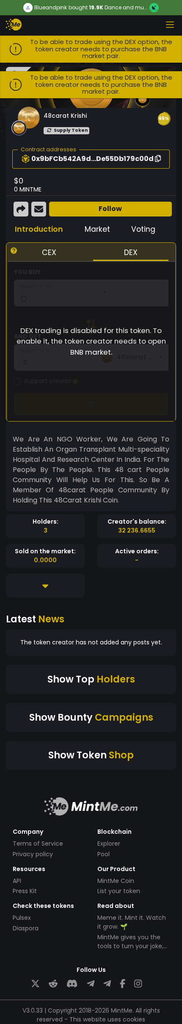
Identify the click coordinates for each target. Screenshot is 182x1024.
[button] (164, 119)
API (17, 881)
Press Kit (25, 891)
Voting (143, 229)
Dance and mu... (126, 7)
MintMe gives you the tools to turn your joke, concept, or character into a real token (130, 950)
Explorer (108, 843)
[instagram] (138, 984)
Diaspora (26, 928)
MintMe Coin (115, 881)
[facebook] (122, 984)
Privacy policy (33, 854)
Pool (103, 854)
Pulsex (22, 917)
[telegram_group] (90, 984)
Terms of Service (38, 843)
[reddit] (53, 984)
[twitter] (35, 984)
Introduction (39, 229)
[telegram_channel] (107, 984)
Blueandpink (50, 7)
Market (97, 229)
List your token (118, 891)
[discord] (71, 984)
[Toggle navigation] (169, 24)
